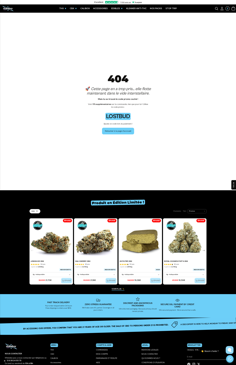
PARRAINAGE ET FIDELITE (106, 358)
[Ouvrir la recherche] (216, 8)
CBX (52, 354)
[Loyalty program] (227, 8)
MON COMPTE (102, 354)
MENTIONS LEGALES (149, 350)
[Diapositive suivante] (203, 250)
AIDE (98, 362)
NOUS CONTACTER (149, 354)
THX (52, 350)
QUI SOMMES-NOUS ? (150, 358)
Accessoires (55, 362)
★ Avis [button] (234, 185)
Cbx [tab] (34, 211)
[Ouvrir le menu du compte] (222, 8)
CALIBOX (54, 358)
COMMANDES (102, 350)
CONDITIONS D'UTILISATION (153, 362)
